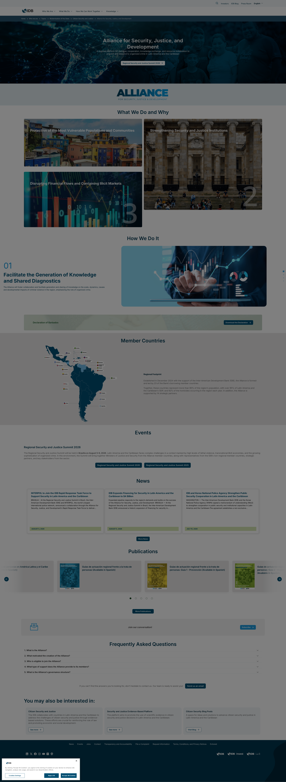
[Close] (76, 760)
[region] (41, 769)
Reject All (51, 775)
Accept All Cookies (68, 775)
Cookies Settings (15, 775)
